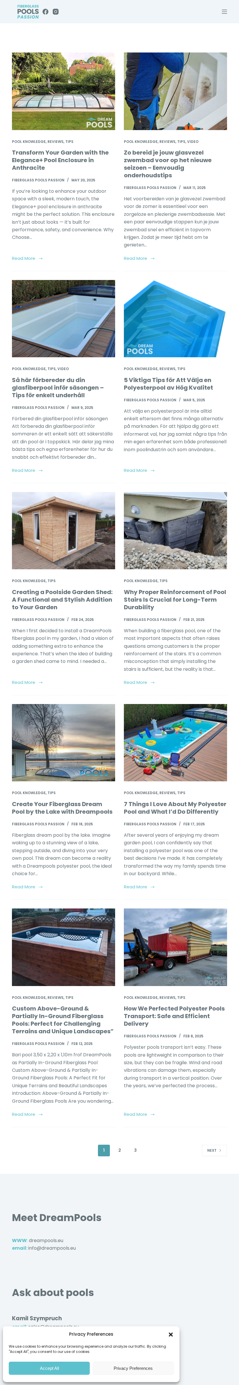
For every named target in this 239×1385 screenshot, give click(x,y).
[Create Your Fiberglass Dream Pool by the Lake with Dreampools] (63, 743)
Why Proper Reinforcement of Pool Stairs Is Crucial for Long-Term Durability (175, 599)
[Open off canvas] (224, 11)
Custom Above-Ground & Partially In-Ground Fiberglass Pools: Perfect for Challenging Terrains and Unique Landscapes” (63, 1019)
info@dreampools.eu (52, 1248)
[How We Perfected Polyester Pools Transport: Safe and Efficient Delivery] (175, 947)
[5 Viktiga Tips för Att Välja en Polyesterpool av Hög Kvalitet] (175, 319)
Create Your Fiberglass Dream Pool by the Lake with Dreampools (62, 808)
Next (212, 1150)
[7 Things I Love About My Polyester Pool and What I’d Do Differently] (175, 743)
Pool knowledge (29, 141)
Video (192, 141)
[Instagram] (56, 12)
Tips (69, 141)
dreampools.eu (46, 1240)
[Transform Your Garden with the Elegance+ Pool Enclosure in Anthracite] (63, 91)
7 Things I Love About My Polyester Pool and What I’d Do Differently (175, 808)
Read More (23, 258)
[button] (171, 1334)
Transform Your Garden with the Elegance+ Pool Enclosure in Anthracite (60, 160)
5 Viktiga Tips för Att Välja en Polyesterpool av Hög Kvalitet (168, 384)
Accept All (49, 1368)
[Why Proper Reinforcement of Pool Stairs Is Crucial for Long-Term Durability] (175, 531)
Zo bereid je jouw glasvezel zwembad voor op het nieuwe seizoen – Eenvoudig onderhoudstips (168, 163)
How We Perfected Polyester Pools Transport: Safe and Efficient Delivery (174, 1016)
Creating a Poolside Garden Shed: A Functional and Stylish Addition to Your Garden (62, 599)
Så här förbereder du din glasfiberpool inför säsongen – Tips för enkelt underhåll (58, 387)
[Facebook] (45, 12)
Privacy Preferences (133, 1368)
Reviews (56, 141)
